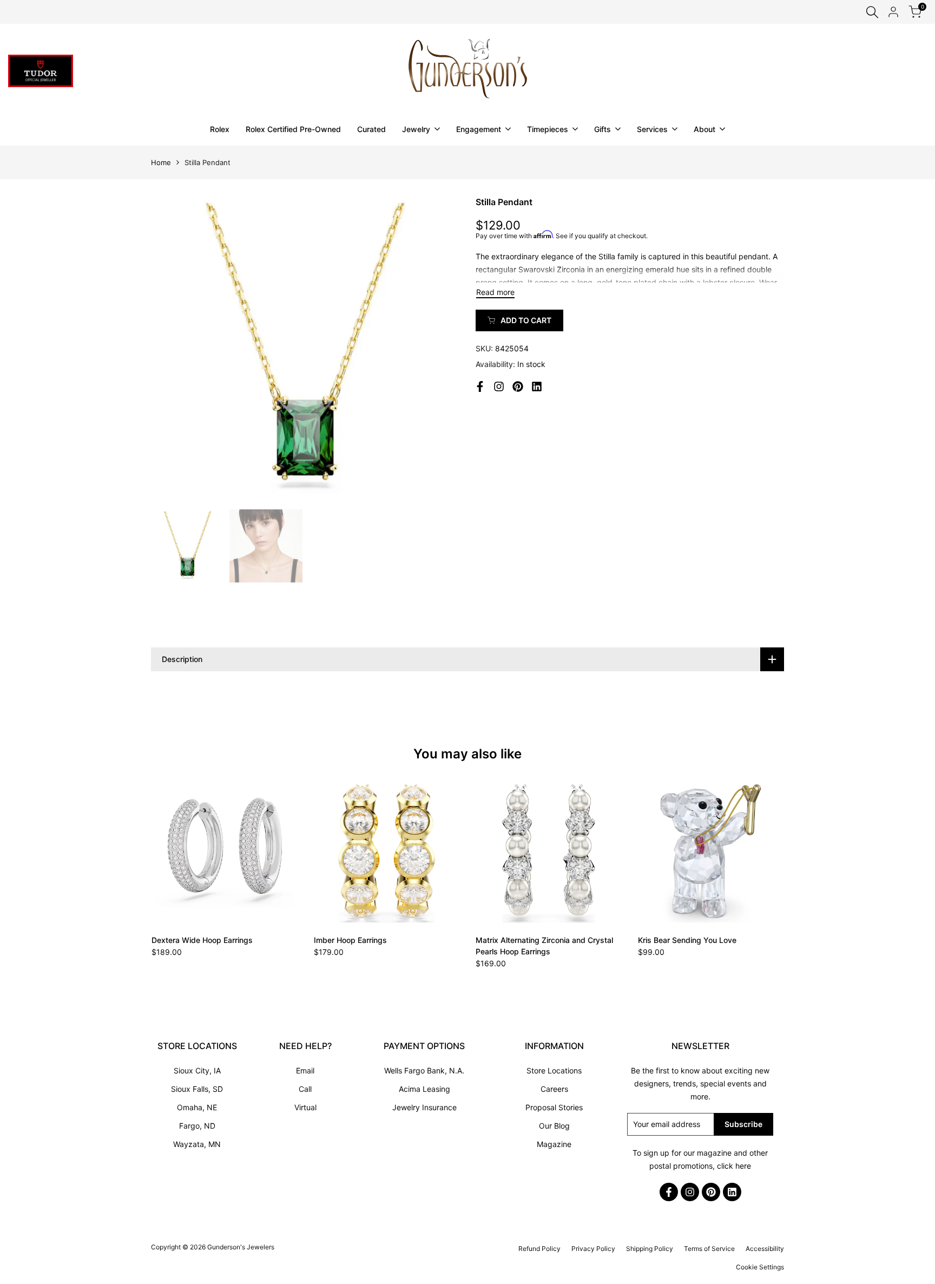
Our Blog (554, 1125)
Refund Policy (539, 1248)
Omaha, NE (197, 1107)
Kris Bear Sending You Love (687, 940)
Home (161, 162)
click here (734, 1165)
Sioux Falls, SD (197, 1088)
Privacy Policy (593, 1248)
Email (305, 1070)
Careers (554, 1088)
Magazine (554, 1144)
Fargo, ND (197, 1125)
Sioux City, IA (197, 1070)
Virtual (305, 1107)
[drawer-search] (872, 12)
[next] (438, 350)
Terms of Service (709, 1248)
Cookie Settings (760, 1267)
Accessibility (765, 1248)
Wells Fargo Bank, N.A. (424, 1070)
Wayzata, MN (197, 1144)
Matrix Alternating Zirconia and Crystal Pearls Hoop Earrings (544, 945)
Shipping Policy (649, 1248)
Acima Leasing (424, 1088)
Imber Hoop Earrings (350, 940)
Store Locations (554, 1070)
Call (305, 1088)
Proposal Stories (554, 1107)
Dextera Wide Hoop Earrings (202, 940)
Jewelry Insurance (424, 1107)
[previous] (172, 350)
